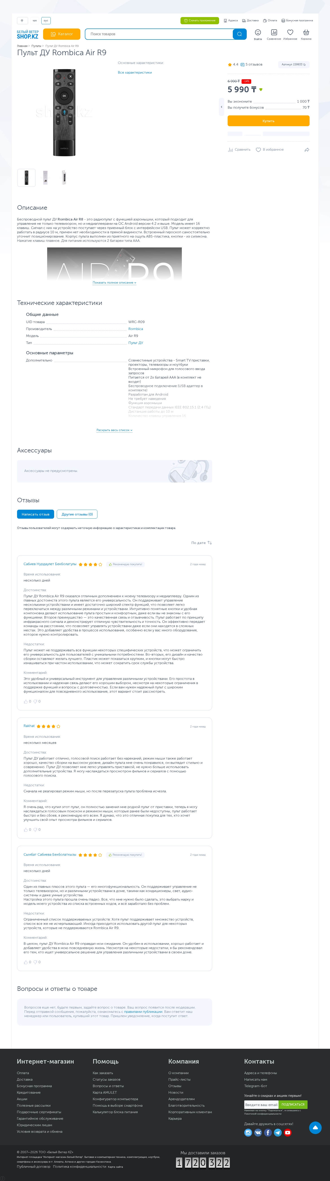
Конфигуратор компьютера (115, 1099)
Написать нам (255, 1080)
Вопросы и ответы (108, 1086)
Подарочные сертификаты (39, 1112)
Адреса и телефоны (260, 1073)
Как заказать (103, 1073)
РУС (46, 20)
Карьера (175, 1119)
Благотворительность (186, 1106)
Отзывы (174, 1086)
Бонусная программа (299, 20)
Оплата (272, 20)
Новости (175, 1093)
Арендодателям (181, 1099)
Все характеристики (135, 73)
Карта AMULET (105, 1093)
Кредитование (29, 1093)
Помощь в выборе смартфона (118, 1106)
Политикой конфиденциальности (263, 1114)
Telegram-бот (255, 1086)
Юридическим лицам (34, 1125)
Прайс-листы (179, 1080)
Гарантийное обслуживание (40, 1119)
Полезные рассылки (34, 1106)
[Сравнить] (239, 149)
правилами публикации (143, 1012)
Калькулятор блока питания (115, 1112)
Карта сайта (115, 1166)
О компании (178, 1073)
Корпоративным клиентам (190, 1112)
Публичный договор (33, 1167)
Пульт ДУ (135, 343)
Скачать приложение (202, 20)
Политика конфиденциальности (79, 1167)
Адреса (233, 20)
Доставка (253, 20)
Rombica (135, 329)
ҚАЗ (35, 20)
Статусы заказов (106, 1080)
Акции (22, 1099)
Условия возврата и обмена (39, 1132)
